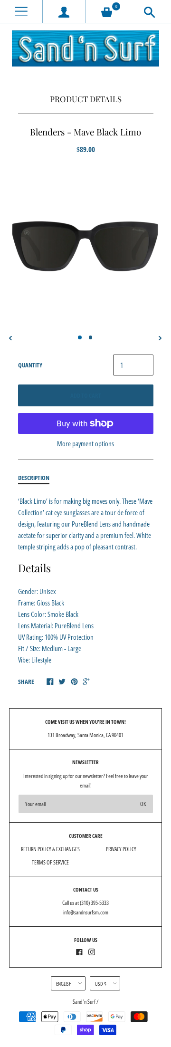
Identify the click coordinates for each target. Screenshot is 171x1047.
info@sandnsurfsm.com (85, 912)
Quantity (30, 365)
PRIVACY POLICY (121, 849)
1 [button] (80, 337)
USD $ (100, 983)
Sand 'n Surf (84, 1002)
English (64, 983)
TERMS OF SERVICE (50, 862)
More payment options (85, 443)
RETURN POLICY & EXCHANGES (50, 849)
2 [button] (91, 337)
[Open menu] (21, 11)
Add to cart (85, 395)
